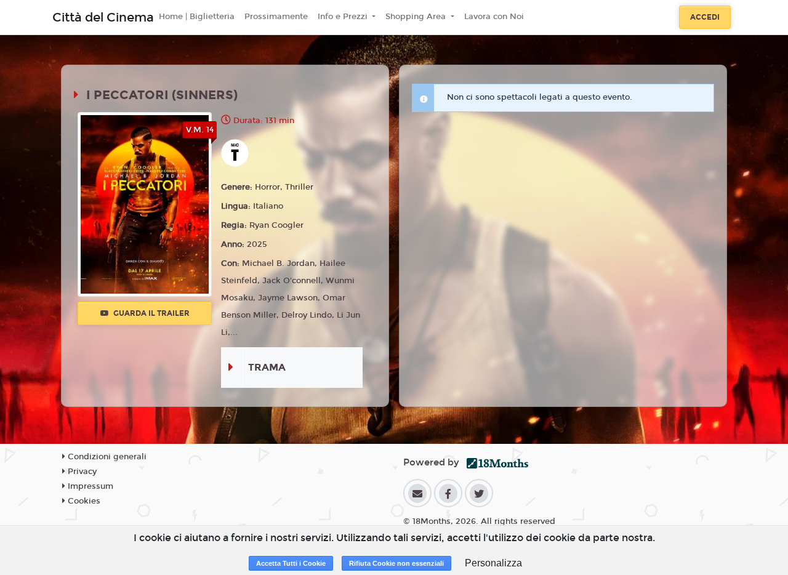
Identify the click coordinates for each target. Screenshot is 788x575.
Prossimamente (276, 17)
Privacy (81, 471)
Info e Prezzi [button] (344, 17)
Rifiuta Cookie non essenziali (396, 563)
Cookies (82, 501)
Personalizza (493, 563)
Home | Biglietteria (197, 17)
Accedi (705, 17)
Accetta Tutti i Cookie (291, 563)
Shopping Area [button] (416, 17)
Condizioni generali (106, 457)
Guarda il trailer (150, 313)
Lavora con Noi (494, 17)
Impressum (89, 486)
